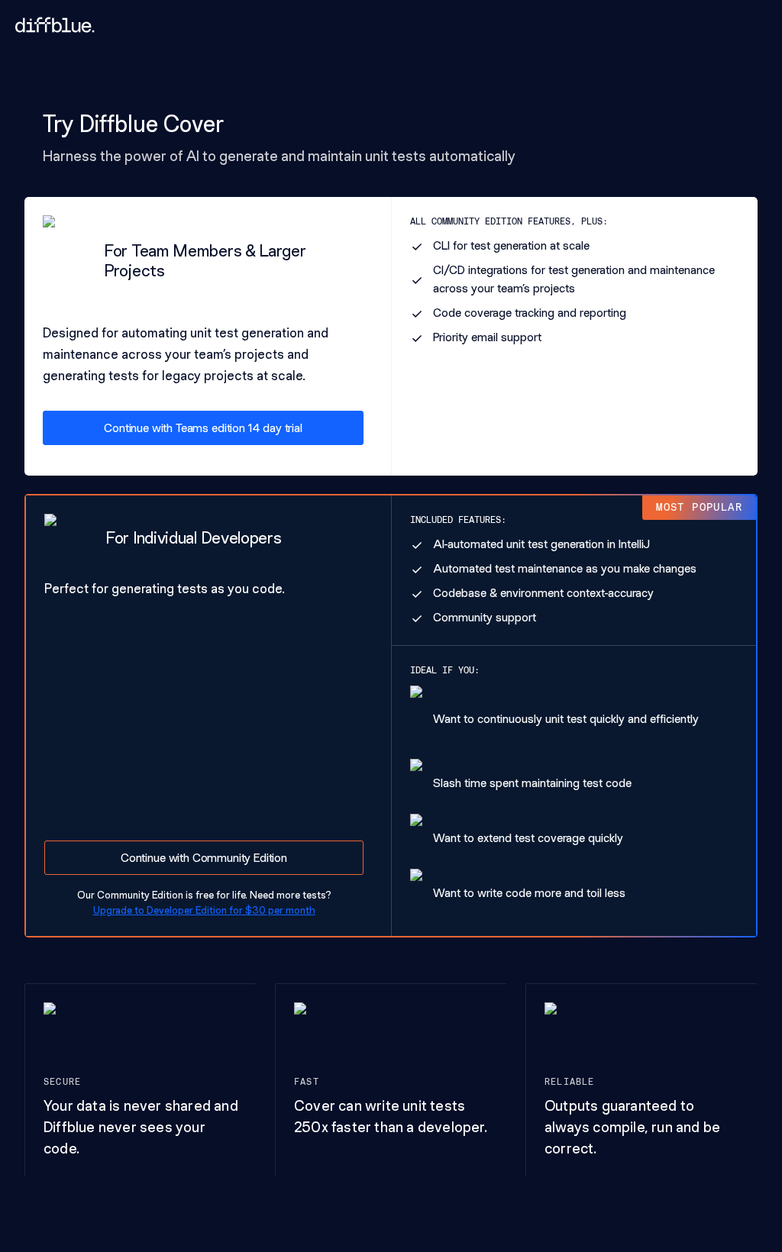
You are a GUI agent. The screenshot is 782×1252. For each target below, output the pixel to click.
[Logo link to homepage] (55, 25)
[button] (203, 428)
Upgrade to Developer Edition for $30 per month (204, 910)
